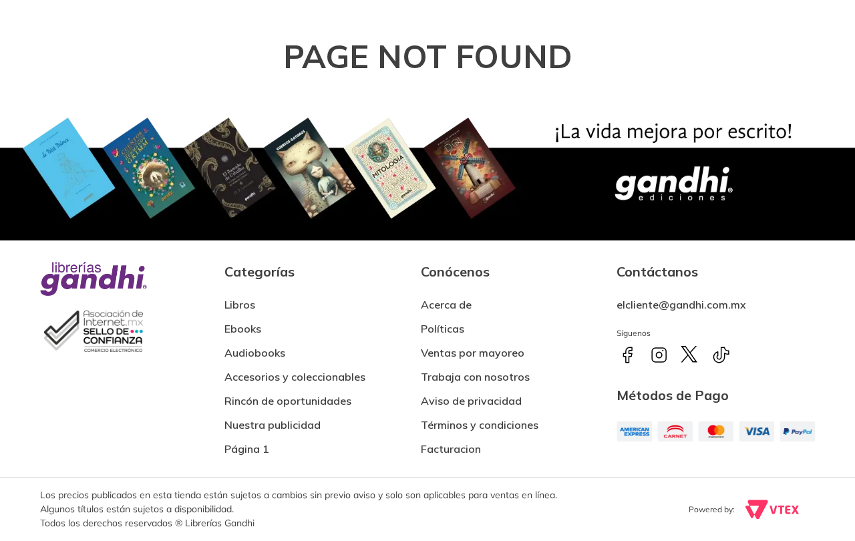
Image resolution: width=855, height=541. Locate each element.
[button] (451, 443)
